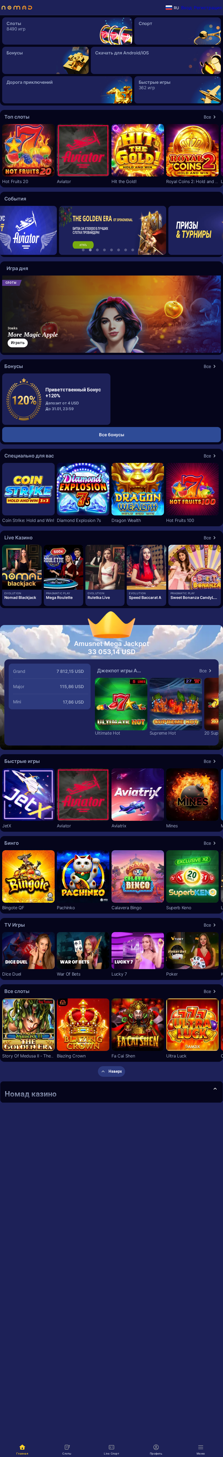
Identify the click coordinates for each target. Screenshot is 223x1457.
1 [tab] (83, 250)
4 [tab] (104, 250)
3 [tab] (97, 250)
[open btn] (215, 1089)
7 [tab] (125, 250)
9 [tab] (139, 250)
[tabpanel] (111, 230)
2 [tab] (90, 250)
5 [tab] (111, 250)
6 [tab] (118, 250)
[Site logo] (16, 7)
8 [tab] (132, 250)
